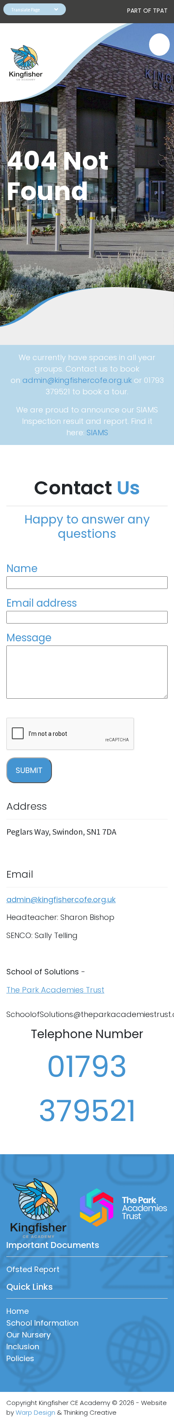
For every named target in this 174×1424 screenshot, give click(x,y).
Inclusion (22, 1346)
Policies (20, 1358)
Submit (29, 770)
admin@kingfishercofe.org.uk (77, 380)
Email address (41, 603)
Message (29, 638)
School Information (42, 1323)
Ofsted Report (33, 1269)
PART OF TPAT (147, 10)
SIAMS (97, 432)
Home (17, 1311)
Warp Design (35, 1412)
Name (22, 568)
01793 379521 (87, 1089)
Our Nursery (28, 1334)
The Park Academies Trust (55, 990)
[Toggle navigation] (155, 44)
